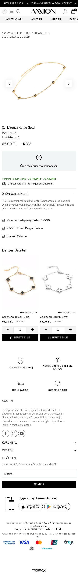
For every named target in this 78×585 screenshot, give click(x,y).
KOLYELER (36, 19)
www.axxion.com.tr (13, 533)
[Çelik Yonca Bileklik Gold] (20, 282)
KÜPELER (56, 19)
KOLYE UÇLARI (14, 19)
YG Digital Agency (59, 533)
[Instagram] (13, 433)
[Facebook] (5, 433)
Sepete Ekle (22, 337)
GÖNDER (39, 484)
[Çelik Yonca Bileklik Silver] (58, 282)
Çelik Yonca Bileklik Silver (54, 317)
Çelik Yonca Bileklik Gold (15, 317)
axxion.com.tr (15, 522)
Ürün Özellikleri (15, 194)
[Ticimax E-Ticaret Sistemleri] (39, 571)
